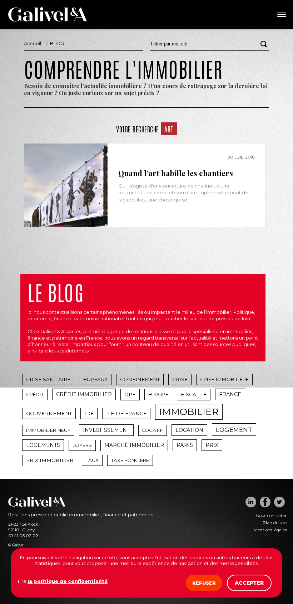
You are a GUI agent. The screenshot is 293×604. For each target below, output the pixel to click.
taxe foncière (130, 460)
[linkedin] (250, 502)
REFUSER (204, 583)
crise (180, 379)
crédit (35, 394)
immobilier (189, 412)
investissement (106, 430)
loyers (82, 445)
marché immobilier (134, 445)
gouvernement (49, 413)
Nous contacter (271, 515)
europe (158, 394)
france (230, 394)
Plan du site (275, 522)
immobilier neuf (48, 430)
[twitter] (279, 502)
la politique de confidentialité (68, 581)
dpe (130, 394)
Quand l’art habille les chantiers (175, 173)
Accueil (32, 43)
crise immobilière (224, 379)
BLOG (57, 43)
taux (92, 460)
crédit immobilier (84, 394)
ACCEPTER (249, 583)
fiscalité (194, 394)
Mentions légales (270, 529)
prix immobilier (49, 460)
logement (234, 429)
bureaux (95, 379)
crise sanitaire (48, 379)
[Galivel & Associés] (47, 20)
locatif (152, 430)
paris (185, 445)
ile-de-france (126, 413)
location (189, 430)
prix (211, 445)
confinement (140, 379)
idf (89, 413)
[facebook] (265, 502)
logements (43, 445)
